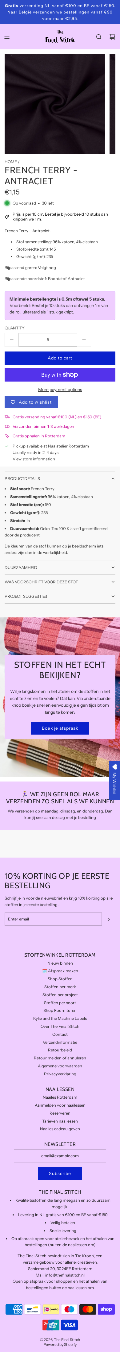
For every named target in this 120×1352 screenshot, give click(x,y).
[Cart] (112, 37)
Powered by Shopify (60, 1344)
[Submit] (108, 919)
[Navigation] (7, 37)
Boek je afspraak (60, 728)
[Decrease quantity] (11, 340)
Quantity (15, 327)
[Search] (99, 37)
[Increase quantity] (84, 340)
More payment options (60, 389)
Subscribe (60, 1173)
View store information (34, 458)
